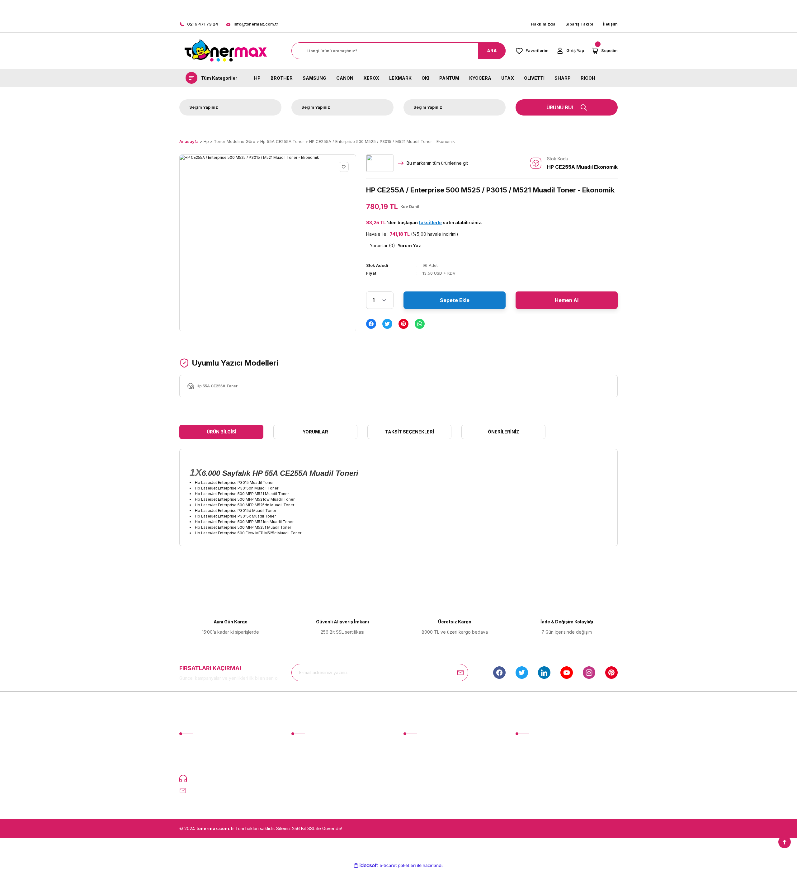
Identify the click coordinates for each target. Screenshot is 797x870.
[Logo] (225, 51)
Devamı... (213, 764)
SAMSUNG (314, 77)
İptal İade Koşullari (534, 767)
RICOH (588, 77)
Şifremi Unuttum (307, 767)
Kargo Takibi (416, 779)
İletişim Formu (417, 756)
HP (257, 77)
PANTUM (449, 77)
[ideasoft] (365, 865)
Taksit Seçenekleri (409, 431)
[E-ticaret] (398, 865)
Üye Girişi (301, 756)
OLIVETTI (534, 77)
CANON (344, 77)
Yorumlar (315, 431)
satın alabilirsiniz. (450, 222)
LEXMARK (400, 77)
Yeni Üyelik (302, 744)
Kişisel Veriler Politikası (539, 779)
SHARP (562, 77)
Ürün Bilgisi (221, 431)
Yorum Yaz (409, 245)
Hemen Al (566, 300)
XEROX (371, 77)
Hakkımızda (543, 23)
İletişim (610, 23)
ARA (492, 50)
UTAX (507, 77)
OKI (425, 77)
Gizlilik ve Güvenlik (535, 756)
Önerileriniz (503, 431)
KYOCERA (480, 77)
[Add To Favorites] (344, 167)
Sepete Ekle (454, 300)
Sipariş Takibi (579, 23)
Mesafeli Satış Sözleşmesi (542, 744)
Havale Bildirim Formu (425, 767)
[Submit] (460, 672)
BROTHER (282, 77)
